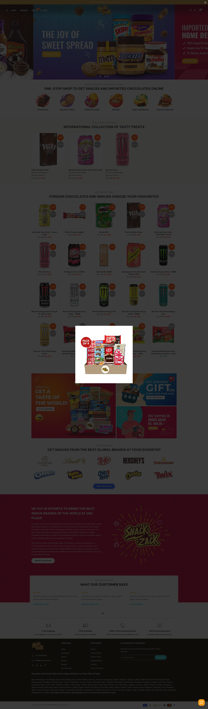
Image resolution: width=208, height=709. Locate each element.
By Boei (202, 707)
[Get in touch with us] (201, 702)
